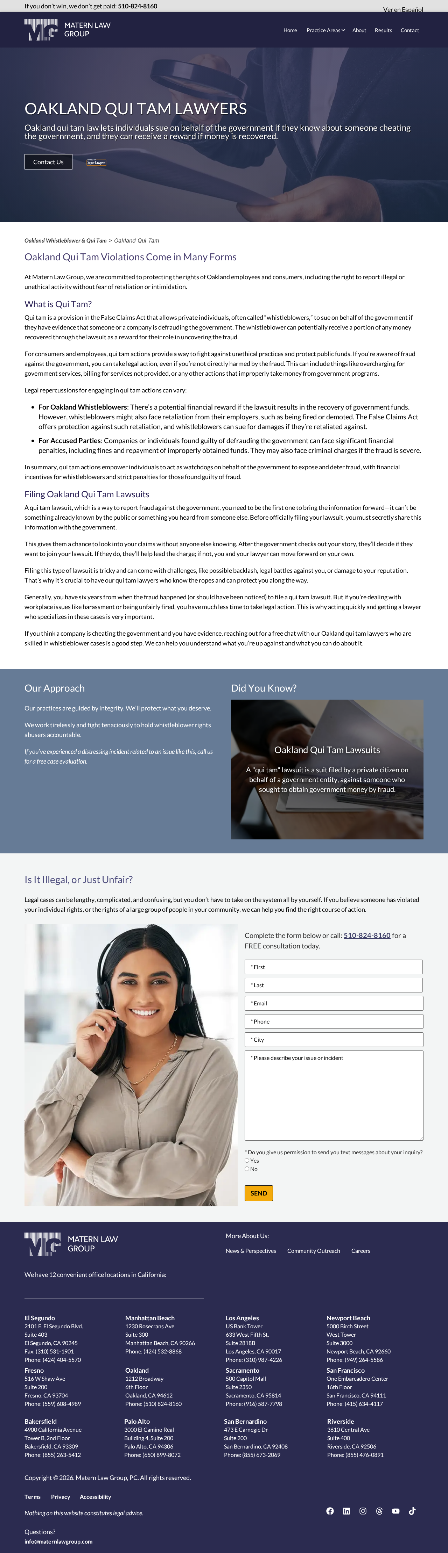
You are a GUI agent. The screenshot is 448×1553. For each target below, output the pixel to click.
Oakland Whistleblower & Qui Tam (65, 240)
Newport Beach (348, 1318)
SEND (259, 1193)
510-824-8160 (137, 6)
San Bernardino (245, 1421)
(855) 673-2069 (260, 1454)
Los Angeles (242, 1318)
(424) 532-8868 (162, 1351)
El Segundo (39, 1318)
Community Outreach (313, 1250)
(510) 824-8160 (162, 1403)
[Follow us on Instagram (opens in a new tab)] (363, 1511)
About (359, 30)
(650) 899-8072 (161, 1454)
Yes (254, 1161)
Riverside (340, 1421)
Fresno (34, 1370)
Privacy (60, 1496)
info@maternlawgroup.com (58, 1541)
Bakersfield (40, 1421)
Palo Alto (137, 1421)
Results (383, 30)
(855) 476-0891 (364, 1454)
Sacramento (242, 1370)
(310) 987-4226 (262, 1359)
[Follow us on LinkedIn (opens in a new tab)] (346, 1511)
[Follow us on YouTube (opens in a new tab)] (396, 1511)
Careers (360, 1250)
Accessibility (95, 1496)
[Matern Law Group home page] (67, 30)
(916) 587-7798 (262, 1403)
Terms (32, 1496)
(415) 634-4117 (363, 1403)
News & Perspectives (251, 1250)
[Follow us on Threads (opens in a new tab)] (379, 1511)
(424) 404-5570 (62, 1359)
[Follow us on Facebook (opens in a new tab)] (330, 1511)
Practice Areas (324, 30)
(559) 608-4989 (61, 1403)
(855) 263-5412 (61, 1454)
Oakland (137, 1370)
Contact (410, 30)
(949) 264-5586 (363, 1359)
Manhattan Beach (150, 1318)
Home (290, 30)
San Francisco (346, 1370)
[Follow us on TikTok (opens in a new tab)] (412, 1511)
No (254, 1169)
